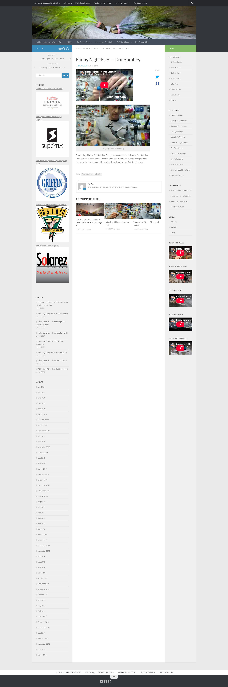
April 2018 (41, 463)
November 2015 (44, 589)
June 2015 (41, 600)
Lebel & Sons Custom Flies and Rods (49, 89)
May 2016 (41, 562)
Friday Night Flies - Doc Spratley (91, 174)
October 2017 (43, 496)
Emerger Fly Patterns (179, 121)
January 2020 (42, 425)
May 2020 (41, 403)
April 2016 (41, 567)
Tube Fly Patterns (177, 175)
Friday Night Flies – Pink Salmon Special (52, 361)
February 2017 (43, 535)
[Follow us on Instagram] (67, 48)
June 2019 (41, 442)
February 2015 (43, 622)
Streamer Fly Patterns (179, 126)
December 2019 (44, 431)
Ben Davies (175, 95)
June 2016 (41, 556)
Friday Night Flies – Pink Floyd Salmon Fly (53, 333)
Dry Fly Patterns (177, 132)
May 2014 (41, 633)
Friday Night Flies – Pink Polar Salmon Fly (53, 313)
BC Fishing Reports (82, 3)
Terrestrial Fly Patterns (179, 143)
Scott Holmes (176, 67)
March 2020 (42, 414)
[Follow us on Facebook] (63, 48)
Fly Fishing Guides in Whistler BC (47, 3)
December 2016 (44, 545)
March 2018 (42, 469)
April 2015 (41, 611)
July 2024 (41, 387)
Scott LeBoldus (83, 49)
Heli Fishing (67, 3)
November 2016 (44, 551)
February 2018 (43, 474)
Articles (173, 222)
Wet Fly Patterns (121, 49)
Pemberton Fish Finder (103, 3)
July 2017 (41, 507)
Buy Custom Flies (140, 3)
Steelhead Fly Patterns (179, 201)
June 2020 (41, 398)
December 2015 (44, 584)
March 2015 (42, 617)
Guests (173, 100)
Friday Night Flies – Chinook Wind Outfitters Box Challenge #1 (89, 222)
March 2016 (42, 573)
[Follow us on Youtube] (59, 48)
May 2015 (41, 606)
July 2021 (41, 392)
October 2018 (43, 453)
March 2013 (42, 655)
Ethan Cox (174, 84)
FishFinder (82, 66)
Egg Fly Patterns (177, 148)
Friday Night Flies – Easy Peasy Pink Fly (52, 352)
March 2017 (42, 529)
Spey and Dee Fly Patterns (180, 170)
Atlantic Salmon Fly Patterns (181, 190)
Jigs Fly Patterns (177, 159)
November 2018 (44, 447)
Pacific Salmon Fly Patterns (181, 196)
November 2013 (44, 644)
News (173, 233)
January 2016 (42, 578)
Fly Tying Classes (121, 3)
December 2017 (44, 485)
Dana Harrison (176, 89)
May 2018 (41, 458)
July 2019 (41, 436)
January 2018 (42, 480)
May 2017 (41, 518)
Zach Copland (175, 73)
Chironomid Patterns (178, 154)
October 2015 (43, 595)
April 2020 (41, 409)
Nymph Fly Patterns (178, 137)
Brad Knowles (176, 78)
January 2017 (42, 540)
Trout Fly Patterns (102, 49)
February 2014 (43, 638)
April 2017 (41, 524)
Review (173, 227)
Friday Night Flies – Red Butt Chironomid (53, 369)
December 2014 (44, 627)
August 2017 (42, 502)
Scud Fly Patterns (177, 164)
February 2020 (43, 420)
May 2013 (41, 649)
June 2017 (41, 513)
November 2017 (44, 491)
